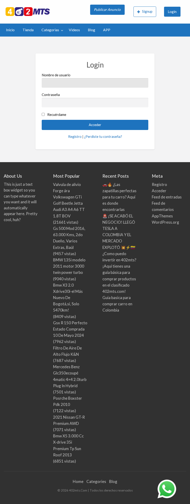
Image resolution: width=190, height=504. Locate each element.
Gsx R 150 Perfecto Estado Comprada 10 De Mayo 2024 (70, 329)
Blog (91, 30)
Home (78, 481)
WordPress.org (165, 222)
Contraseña (51, 95)
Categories (96, 481)
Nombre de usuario (56, 75)
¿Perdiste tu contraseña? (103, 136)
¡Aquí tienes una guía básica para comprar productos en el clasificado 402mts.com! (119, 279)
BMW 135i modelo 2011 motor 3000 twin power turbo (69, 266)
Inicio (10, 30)
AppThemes (162, 215)
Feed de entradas (167, 197)
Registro (75, 136)
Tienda (28, 30)
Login (172, 11)
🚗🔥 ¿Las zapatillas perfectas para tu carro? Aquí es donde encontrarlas (119, 197)
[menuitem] (108, 12)
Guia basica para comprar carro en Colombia (117, 303)
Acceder (159, 190)
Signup (147, 11)
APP (106, 30)
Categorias (50, 30)
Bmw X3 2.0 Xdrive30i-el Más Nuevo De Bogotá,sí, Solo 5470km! (68, 298)
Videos (74, 30)
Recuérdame (56, 114)
